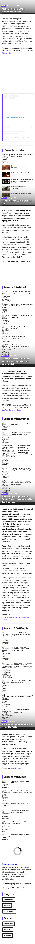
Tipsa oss (7, 929)
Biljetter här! (6, 53)
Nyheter (5, 355)
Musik (4, 198)
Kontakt (7, 935)
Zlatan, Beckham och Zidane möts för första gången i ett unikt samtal (15, 361)
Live (3, 6)
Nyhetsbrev (9, 899)
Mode (4, 721)
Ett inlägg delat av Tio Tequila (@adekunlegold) (18, 138)
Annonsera (8, 923)
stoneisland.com (16, 768)
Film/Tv (5, 493)
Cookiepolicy (9, 911)
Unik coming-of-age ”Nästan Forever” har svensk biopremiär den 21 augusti (17, 499)
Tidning (7, 905)
